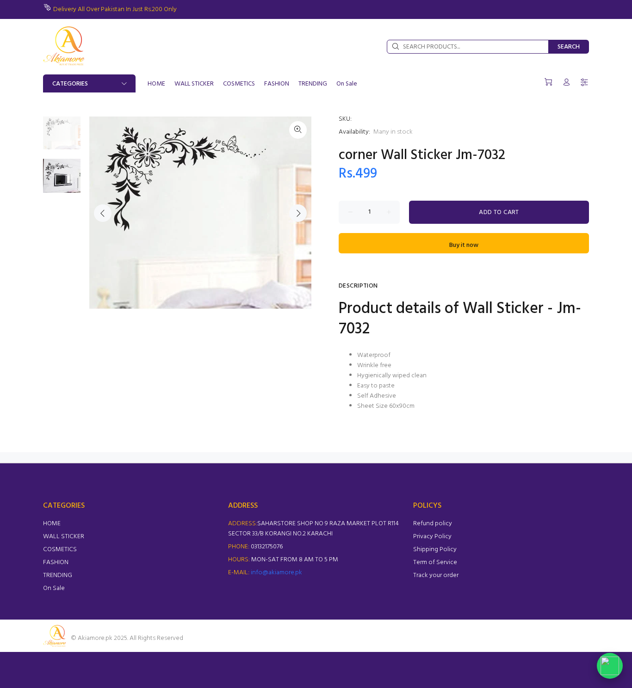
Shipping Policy (435, 549)
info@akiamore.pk (276, 572)
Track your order (436, 575)
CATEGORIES (70, 84)
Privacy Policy (432, 536)
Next (298, 213)
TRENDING (57, 575)
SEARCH (569, 47)
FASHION (55, 562)
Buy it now (463, 245)
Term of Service (435, 562)
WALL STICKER (63, 536)
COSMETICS (60, 549)
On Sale (54, 588)
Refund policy (432, 523)
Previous (103, 213)
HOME (52, 523)
